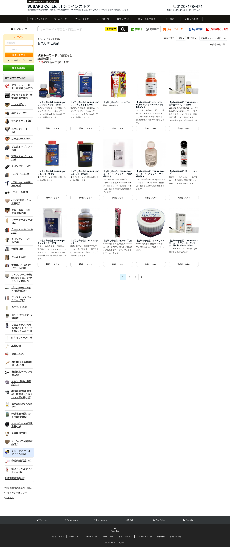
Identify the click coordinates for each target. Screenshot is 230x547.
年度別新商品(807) (15, 478)
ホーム (40, 39)
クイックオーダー (176, 29)
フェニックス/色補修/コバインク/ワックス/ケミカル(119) (21, 327)
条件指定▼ (111, 29)
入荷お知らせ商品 (219, 29)
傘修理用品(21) (19, 433)
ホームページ (60, 19)
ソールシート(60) (21, 138)
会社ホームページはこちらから (44, 1)
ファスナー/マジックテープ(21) (21, 299)
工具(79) (16, 345)
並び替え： (193, 38)
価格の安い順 (218, 44)
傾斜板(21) (17, 248)
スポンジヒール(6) (21, 166)
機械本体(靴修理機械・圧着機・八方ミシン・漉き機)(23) (22, 394)
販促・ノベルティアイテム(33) (22, 470)
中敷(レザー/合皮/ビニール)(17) (21, 266)
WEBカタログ (82, 19)
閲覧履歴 (154, 29)
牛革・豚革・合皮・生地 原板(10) (22, 211)
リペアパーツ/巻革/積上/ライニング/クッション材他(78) (21, 277)
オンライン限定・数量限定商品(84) (22, 96)
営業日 (138, 29)
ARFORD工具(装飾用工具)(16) (21, 363)
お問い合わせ (191, 19)
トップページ (20, 29)
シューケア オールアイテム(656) (21, 452)
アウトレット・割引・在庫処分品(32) (22, 87)
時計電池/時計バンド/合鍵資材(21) (21, 415)
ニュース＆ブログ (147, 19)
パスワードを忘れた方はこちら (19, 60)
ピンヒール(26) (19, 192)
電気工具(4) (17, 353)
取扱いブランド (125, 19)
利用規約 (9, 497)
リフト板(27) (18, 104)
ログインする (18, 55)
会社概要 (169, 19)
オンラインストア (38, 19)
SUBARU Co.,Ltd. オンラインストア (59, 6)
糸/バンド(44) (19, 306)
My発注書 (197, 29)
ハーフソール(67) (20, 174)
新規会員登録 (18, 68)
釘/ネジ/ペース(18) (21, 337)
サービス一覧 (103, 19)
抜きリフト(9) (19, 112)
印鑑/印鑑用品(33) (21, 460)
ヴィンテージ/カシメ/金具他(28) (21, 289)
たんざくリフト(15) (21, 120)
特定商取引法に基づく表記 (18, 487)
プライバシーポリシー (16, 492)
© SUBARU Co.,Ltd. (115, 542)
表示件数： (170, 38)
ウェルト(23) (18, 256)
